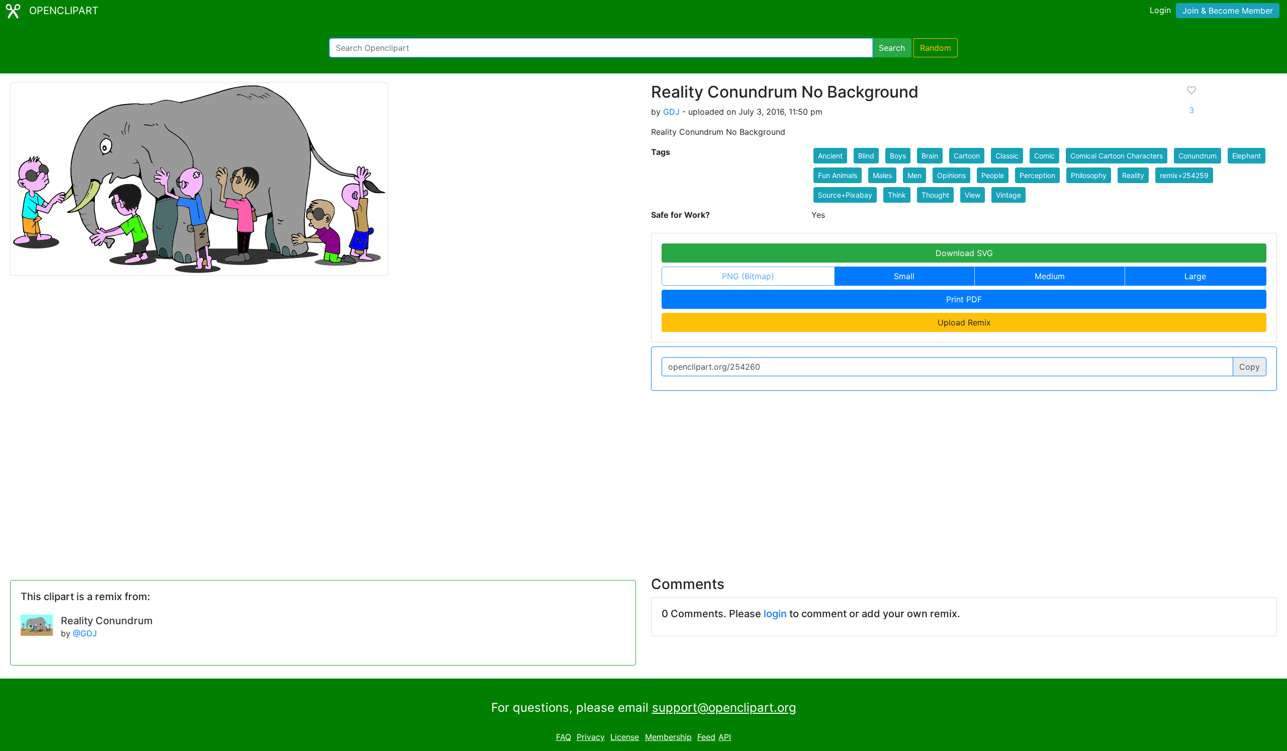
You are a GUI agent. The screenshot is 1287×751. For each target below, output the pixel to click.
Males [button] (882, 175)
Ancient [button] (830, 155)
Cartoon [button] (967, 155)
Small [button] (904, 276)
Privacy (591, 737)
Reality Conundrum (107, 621)
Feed (706, 737)
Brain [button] (930, 155)
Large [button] (1195, 276)
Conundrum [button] (1197, 155)
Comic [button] (1044, 155)
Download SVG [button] (964, 253)
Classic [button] (1007, 155)
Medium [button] (1050, 276)
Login (1160, 10)
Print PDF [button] (964, 299)
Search (892, 48)
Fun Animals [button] (837, 175)
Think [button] (897, 195)
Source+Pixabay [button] (845, 195)
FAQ (563, 737)
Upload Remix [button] (964, 322)
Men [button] (914, 175)
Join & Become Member (1227, 11)
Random (935, 48)
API (724, 737)
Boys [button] (898, 155)
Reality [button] (1133, 175)
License (624, 737)
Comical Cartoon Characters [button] (1116, 155)
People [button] (992, 175)
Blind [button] (866, 155)
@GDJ (85, 633)
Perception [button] (1037, 175)
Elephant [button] (1246, 155)
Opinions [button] (951, 175)
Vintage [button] (1008, 195)
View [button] (972, 195)
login (775, 614)
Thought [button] (935, 195)
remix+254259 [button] (1184, 175)
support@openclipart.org (724, 707)
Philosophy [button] (1089, 175)
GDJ (671, 112)
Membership (668, 737)
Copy (1249, 367)
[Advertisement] (643, 477)
